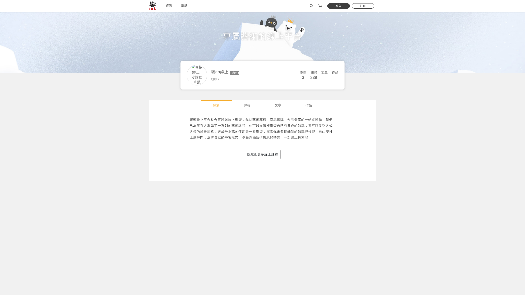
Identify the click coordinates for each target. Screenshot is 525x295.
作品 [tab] (308, 105)
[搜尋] (311, 6)
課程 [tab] (247, 105)
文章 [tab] (278, 105)
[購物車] (320, 6)
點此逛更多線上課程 (262, 154)
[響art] (152, 5)
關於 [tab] (216, 105)
